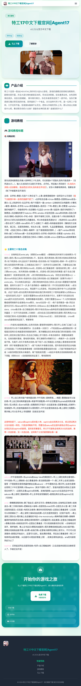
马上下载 (40, 673)
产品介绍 (40, 665)
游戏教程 (40, 669)
